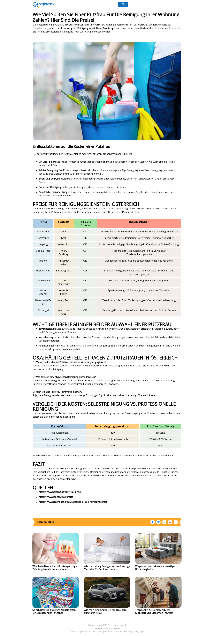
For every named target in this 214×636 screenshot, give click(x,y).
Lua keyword (120, 625)
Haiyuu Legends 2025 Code (100, 625)
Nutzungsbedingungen (134, 631)
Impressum (74, 631)
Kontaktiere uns (115, 631)
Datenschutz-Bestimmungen (93, 631)
